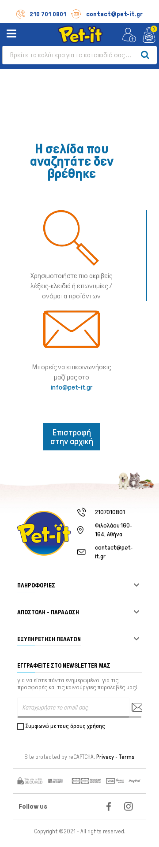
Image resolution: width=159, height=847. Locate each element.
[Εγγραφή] (135, 707)
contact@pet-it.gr (114, 14)
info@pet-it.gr (71, 387)
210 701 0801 (48, 14)
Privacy (105, 757)
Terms (127, 757)
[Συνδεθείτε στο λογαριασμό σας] (129, 35)
